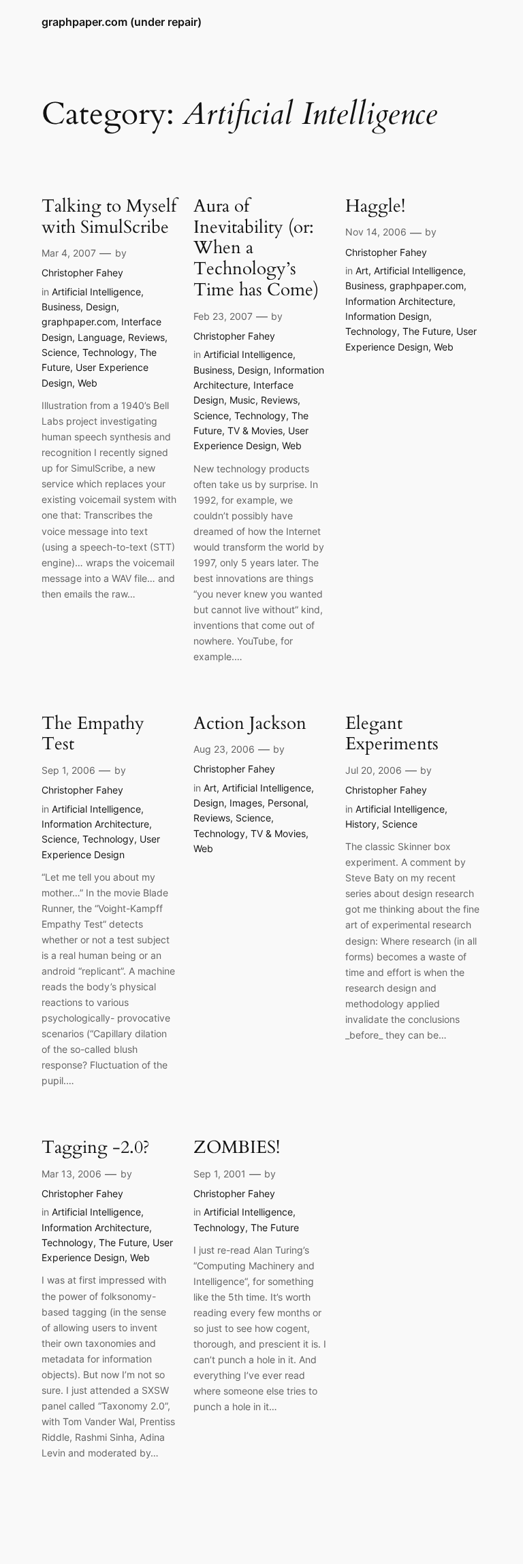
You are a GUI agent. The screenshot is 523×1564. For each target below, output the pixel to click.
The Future (426, 331)
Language (100, 337)
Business (61, 306)
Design (101, 306)
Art (361, 270)
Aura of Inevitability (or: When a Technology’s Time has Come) (256, 248)
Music (242, 400)
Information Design (387, 316)
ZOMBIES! (236, 1147)
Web (87, 383)
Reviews (146, 337)
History (361, 824)
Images (245, 803)
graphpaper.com (79, 321)
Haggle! (375, 206)
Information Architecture (399, 301)
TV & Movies (255, 430)
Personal (287, 803)
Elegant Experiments (392, 734)
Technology (108, 352)
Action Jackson (249, 723)
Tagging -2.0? (96, 1147)
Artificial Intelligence (96, 291)
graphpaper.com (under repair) (122, 22)
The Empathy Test (93, 734)
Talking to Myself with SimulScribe (109, 217)
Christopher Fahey (82, 272)
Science (59, 352)
